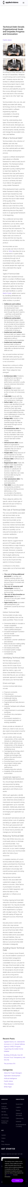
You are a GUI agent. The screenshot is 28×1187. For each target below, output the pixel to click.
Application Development (12, 1076)
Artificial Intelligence (10, 1078)
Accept (17, 1180)
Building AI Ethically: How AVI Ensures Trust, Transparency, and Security (14, 1057)
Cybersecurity (19, 1118)
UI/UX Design (5, 1118)
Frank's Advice (7, 40)
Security (3, 1111)
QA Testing (4, 1115)
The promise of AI (9, 1063)
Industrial (18, 1121)
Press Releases (9, 1084)
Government (19, 1104)
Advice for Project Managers (13, 1073)
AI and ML (4, 1103)
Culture (3, 1138)
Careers (3, 1135)
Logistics (18, 1107)
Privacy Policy (10, 1174)
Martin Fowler (7, 293)
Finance (18, 1110)
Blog (2, 1141)
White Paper (8, 1087)
